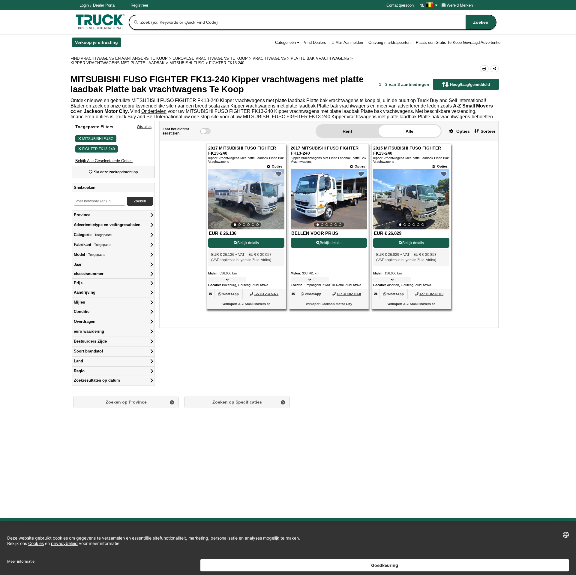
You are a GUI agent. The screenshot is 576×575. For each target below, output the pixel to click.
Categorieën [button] (285, 42)
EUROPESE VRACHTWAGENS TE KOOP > (212, 58)
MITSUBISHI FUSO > (189, 63)
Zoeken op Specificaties (237, 402)
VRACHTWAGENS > (272, 58)
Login (84, 5)
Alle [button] (409, 131)
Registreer (139, 5)
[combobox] (317, 22)
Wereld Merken (460, 5)
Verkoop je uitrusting (98, 43)
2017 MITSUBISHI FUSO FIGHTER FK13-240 (242, 151)
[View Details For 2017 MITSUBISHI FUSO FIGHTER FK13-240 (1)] (246, 199)
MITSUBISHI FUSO (97, 139)
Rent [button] (347, 131)
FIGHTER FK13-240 (98, 149)
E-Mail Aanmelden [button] (347, 42)
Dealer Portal (104, 5)
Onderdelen (153, 111)
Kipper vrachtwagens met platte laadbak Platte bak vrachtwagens (299, 105)
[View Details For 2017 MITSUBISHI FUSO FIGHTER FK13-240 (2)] (329, 199)
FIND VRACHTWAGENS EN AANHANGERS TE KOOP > (121, 58)
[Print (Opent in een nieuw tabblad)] (484, 68)
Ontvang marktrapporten (389, 42)
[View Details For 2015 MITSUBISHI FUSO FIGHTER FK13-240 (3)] (411, 199)
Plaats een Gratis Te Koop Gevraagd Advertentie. (459, 42)
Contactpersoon (400, 5)
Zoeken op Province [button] (126, 402)
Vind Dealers (315, 42)
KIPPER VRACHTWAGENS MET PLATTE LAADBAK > (120, 63)
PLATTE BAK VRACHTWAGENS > (322, 58)
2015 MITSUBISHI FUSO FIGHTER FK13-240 (407, 151)
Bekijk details (248, 243)
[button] (104, 161)
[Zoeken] (136, 22)
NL (421, 5)
